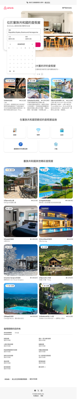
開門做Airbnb (67, 8)
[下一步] (41, 74)
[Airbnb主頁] (9, 8)
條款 (42, 396)
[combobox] (23, 32)
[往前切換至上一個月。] (10, 44)
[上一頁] (34, 74)
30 (10, 71)
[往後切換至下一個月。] (32, 44)
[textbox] (15, 39)
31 (13, 71)
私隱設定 (36, 396)
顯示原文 (47, 2)
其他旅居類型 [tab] (8, 333)
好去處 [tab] (17, 333)
